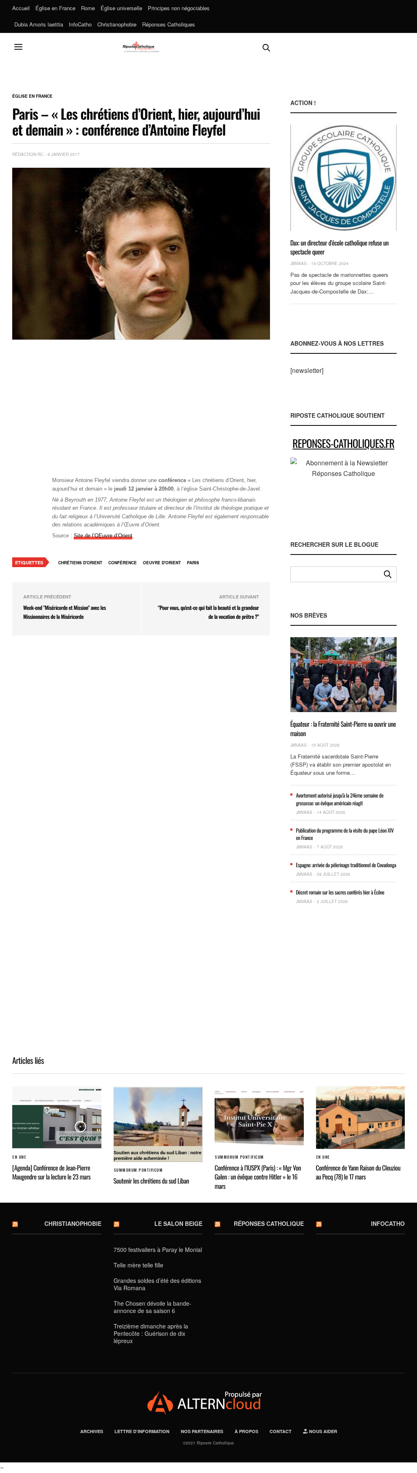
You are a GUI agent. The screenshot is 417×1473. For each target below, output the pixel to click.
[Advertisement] (161, 413)
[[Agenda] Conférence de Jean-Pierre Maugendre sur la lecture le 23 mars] (56, 1117)
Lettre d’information (141, 1431)
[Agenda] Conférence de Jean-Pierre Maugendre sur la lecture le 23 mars (51, 1172)
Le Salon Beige (178, 1223)
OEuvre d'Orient (162, 563)
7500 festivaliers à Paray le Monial (158, 1249)
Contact (281, 1431)
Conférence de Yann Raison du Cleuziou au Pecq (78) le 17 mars (358, 1172)
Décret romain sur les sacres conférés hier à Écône (340, 892)
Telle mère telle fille (138, 1265)
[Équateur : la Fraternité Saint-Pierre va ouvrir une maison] (343, 674)
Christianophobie (116, 24)
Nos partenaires (202, 1431)
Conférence (122, 563)
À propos (246, 1431)
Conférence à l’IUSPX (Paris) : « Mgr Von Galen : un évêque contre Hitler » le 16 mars (258, 1177)
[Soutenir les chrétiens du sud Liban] (158, 1124)
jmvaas (298, 263)
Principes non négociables (179, 8)
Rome (88, 8)
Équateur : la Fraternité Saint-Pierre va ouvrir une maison (343, 728)
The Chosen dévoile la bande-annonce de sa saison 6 (152, 1307)
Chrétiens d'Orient (80, 563)
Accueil (21, 8)
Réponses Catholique (269, 1223)
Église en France (55, 8)
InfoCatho (80, 24)
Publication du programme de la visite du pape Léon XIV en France (345, 834)
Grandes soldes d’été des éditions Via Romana (157, 1284)
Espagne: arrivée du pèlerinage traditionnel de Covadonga (346, 865)
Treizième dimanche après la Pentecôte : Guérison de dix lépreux (151, 1333)
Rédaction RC (27, 154)
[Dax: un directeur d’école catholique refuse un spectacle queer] (343, 177)
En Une (19, 1157)
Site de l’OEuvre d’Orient (103, 536)
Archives (91, 1431)
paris (193, 563)
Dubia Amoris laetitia (38, 24)
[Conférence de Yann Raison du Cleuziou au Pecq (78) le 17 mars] (360, 1117)
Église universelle (121, 8)
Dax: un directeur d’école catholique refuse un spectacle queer (339, 247)
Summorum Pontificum (138, 1170)
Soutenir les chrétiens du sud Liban (151, 1181)
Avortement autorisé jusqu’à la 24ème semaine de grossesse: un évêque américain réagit (340, 799)
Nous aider (322, 1431)
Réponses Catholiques (168, 24)
